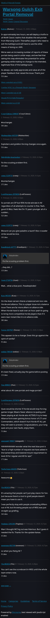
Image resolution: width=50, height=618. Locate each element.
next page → (6, 586)
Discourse (16, 612)
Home (3, 601)
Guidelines (25, 601)
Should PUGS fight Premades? (12, 98)
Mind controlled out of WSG (11, 82)
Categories (13, 601)
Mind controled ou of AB (10, 103)
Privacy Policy (7, 606)
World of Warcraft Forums (10, 3)
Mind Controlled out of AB (11, 93)
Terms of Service (39, 601)
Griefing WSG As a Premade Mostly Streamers (18, 88)
